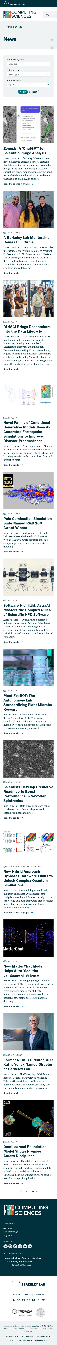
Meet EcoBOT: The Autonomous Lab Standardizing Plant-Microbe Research (27, 702)
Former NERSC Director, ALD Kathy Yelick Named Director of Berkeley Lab (28, 1064)
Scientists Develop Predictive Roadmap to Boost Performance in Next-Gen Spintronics (28, 794)
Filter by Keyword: (15, 59)
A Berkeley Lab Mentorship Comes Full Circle (26, 239)
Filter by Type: (14, 70)
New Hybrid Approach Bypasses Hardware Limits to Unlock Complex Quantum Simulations (28, 878)
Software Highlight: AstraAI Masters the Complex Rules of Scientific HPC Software (27, 610)
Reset (34, 91)
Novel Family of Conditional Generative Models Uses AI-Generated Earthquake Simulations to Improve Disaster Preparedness (26, 431)
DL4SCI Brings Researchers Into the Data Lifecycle (26, 329)
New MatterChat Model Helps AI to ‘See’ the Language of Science (23, 971)
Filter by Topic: (14, 80)
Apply (23, 91)
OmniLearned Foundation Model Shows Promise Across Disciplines (24, 1151)
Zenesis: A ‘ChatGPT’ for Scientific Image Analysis (24, 150)
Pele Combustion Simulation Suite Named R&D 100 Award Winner (27, 523)
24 (32, 1191)
